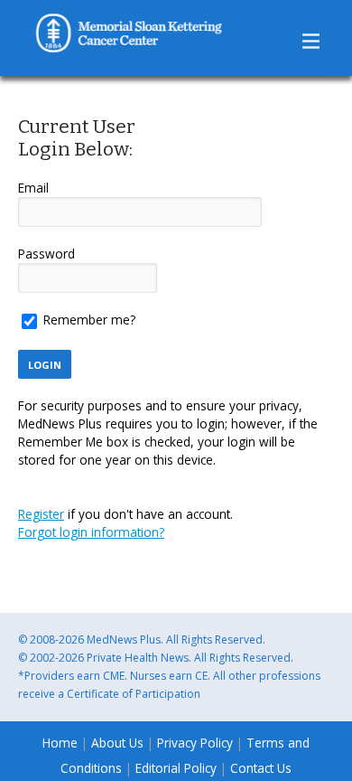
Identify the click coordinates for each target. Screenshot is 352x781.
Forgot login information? (91, 532)
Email (33, 187)
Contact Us (261, 767)
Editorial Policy (176, 767)
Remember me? (89, 319)
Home (60, 742)
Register (41, 513)
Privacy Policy (195, 742)
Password (46, 253)
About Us (119, 742)
